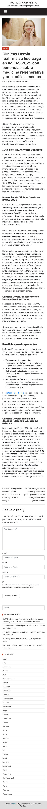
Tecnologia (7, 774)
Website (5, 572)
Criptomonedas (8, 679)
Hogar (5, 710)
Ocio (4, 750)
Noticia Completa (23, 2)
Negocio (6, 742)
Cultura (5, 683)
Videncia (6, 790)
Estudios (6, 703)
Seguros (6, 762)
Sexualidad (7, 766)
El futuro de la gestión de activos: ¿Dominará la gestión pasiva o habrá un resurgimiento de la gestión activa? (34, 495)
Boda (5, 675)
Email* (4, 563)
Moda (5, 730)
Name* (4, 553)
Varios (5, 782)
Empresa (6, 695)
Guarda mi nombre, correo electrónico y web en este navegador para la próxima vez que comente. (20, 586)
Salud (5, 758)
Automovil (6, 667)
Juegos (5, 722)
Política (5, 754)
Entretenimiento (9, 699)
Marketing (6, 726)
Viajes (5, 786)
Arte (4, 663)
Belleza (5, 49)
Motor (5, 734)
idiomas (6, 714)
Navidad (6, 738)
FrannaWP (14, 804)
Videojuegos (7, 794)
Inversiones (7, 718)
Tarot (5, 770)
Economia (6, 687)
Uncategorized (8, 778)
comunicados (20, 81)
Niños (5, 746)
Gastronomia (7, 707)
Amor (5, 659)
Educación (6, 691)
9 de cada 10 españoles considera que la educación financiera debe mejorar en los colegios (12, 495)
